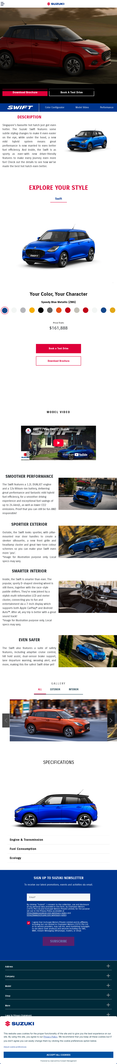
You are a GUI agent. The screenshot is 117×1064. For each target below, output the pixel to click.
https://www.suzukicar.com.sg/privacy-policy (47, 913)
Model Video (82, 107)
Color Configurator (54, 107)
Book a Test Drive (58, 348)
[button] (6, 720)
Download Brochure (58, 360)
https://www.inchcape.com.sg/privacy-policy (46, 915)
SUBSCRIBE (58, 941)
